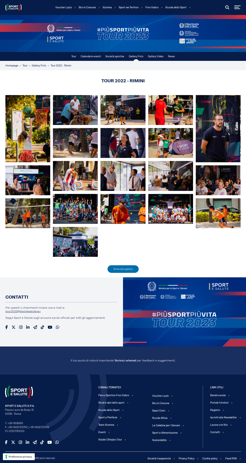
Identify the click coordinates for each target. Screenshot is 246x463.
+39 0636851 (15, 423)
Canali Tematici (109, 387)
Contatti (215, 432)
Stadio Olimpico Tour (110, 439)
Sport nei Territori (128, 7)
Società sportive (114, 56)
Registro (215, 410)
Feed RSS (231, 458)
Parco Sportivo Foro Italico (113, 395)
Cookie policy (210, 458)
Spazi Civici (158, 410)
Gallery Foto (136, 56)
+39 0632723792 (17, 427)
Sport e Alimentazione (165, 432)
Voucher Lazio (63, 7)
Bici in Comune (87, 7)
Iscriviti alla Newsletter (223, 417)
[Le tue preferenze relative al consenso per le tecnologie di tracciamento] (19, 456)
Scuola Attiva (159, 418)
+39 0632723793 (39, 427)
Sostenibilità (159, 440)
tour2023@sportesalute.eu (23, 311)
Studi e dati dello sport (111, 402)
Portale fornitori (219, 402)
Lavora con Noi (219, 424)
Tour (73, 56)
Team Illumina (106, 424)
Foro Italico (151, 7)
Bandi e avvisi (218, 395)
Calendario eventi (91, 56)
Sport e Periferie (107, 417)
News (171, 56)
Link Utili (216, 387)
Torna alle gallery (123, 269)
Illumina (107, 7)
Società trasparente (159, 458)
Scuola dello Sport (176, 7)
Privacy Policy (186, 458)
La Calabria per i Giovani (166, 425)
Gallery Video (156, 56)
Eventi (102, 432)
